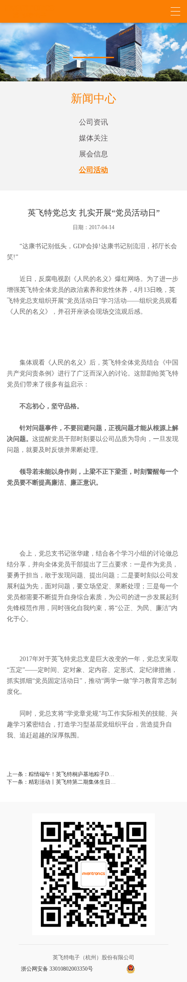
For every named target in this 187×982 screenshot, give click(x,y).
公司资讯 (93, 122)
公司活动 (93, 170)
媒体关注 (93, 138)
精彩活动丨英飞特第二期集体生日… (72, 782)
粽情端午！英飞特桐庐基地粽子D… (71, 774)
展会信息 (93, 154)
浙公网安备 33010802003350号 (57, 969)
